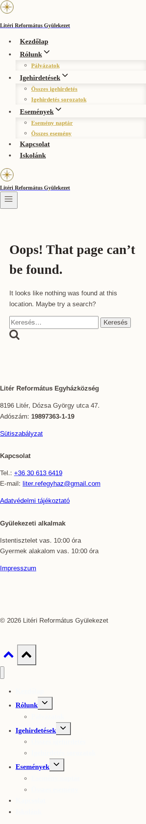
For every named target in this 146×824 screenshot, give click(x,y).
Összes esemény (51, 133)
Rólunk (27, 705)
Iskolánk (33, 155)
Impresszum (18, 568)
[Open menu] (9, 200)
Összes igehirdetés (54, 89)
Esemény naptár (52, 123)
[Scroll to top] (8, 656)
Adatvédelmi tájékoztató (35, 500)
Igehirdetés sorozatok (58, 99)
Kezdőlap (34, 41)
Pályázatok (45, 65)
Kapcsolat (35, 144)
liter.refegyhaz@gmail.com (61, 483)
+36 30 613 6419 (38, 473)
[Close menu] (2, 672)
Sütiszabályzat (21, 433)
